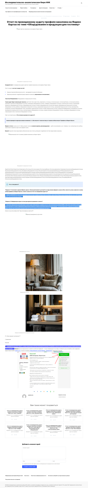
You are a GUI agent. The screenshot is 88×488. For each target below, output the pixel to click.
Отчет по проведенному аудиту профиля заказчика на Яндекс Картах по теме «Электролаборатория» (54, 427)
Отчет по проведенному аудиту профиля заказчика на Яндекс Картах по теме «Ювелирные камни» (54, 412)
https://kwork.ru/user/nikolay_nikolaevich (41, 350)
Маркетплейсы (23, 7)
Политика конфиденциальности (38, 475)
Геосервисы (33, 7)
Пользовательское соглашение (12, 479)
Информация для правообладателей (14, 475)
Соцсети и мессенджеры (11, 7)
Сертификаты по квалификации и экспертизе (16, 11)
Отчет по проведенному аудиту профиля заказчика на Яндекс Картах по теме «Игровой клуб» (34, 412)
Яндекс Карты (67, 16)
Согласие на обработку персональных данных (59, 475)
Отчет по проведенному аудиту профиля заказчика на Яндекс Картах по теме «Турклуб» (15, 412)
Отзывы (59, 7)
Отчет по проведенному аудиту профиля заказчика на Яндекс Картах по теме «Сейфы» (15, 427)
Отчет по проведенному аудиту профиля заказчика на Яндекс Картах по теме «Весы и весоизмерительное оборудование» (34, 427)
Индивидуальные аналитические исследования (40, 11)
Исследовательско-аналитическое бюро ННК (27, 2)
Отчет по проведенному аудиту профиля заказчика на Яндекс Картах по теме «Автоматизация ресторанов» (73, 412)
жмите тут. (18, 350)
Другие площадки (43, 7)
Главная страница (12, 16)
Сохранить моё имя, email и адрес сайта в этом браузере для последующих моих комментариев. (42, 463)
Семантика (52, 7)
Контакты (26, 475)
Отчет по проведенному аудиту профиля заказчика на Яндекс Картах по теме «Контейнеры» (73, 427)
